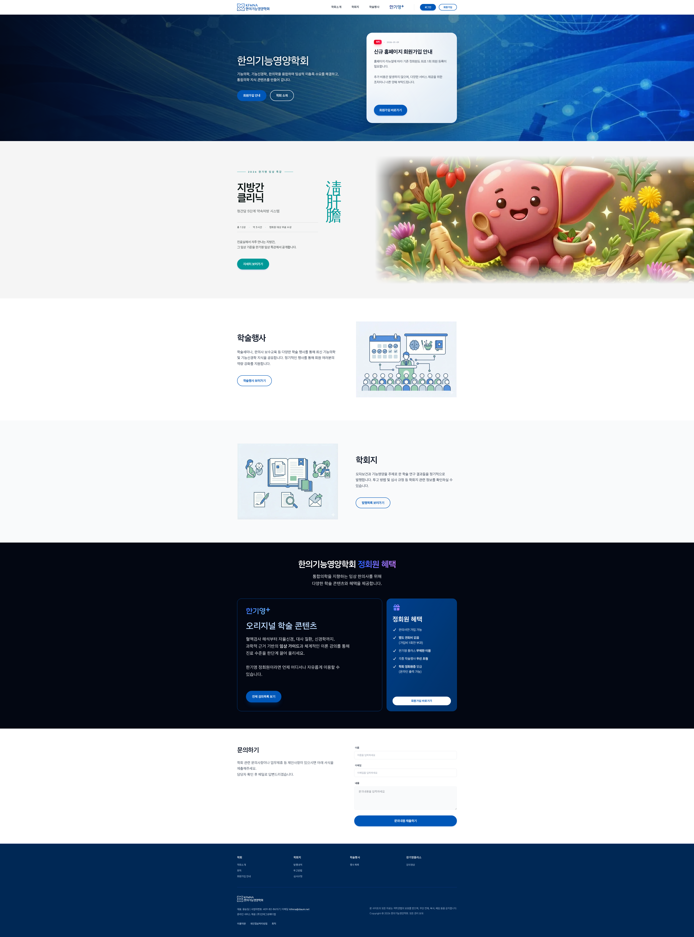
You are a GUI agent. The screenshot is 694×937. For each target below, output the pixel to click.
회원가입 (448, 7)
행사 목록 (354, 864)
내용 (357, 783)
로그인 (428, 7)
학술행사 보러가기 (254, 381)
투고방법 (298, 870)
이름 (357, 747)
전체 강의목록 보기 (263, 696)
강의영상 (410, 864)
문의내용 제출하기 (405, 821)
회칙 (239, 870)
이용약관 (241, 923)
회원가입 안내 (251, 95)
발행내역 (298, 864)
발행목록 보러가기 (373, 503)
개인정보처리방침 (258, 923)
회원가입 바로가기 (390, 110)
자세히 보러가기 (253, 264)
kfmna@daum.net (299, 909)
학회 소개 (282, 95)
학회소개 (241, 864)
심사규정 (298, 876)
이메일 (358, 765)
